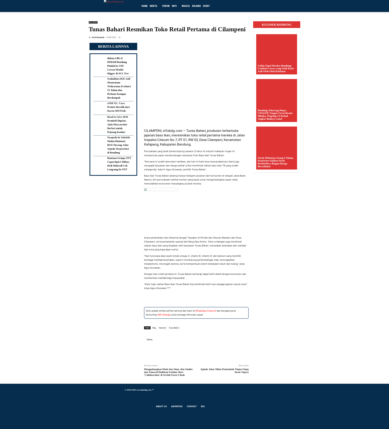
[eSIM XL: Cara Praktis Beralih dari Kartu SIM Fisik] (99, 108)
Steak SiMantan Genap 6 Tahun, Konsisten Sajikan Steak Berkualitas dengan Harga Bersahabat (275, 162)
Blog (154, 328)
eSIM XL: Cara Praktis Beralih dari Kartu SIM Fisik (118, 107)
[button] (263, 6)
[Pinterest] (196, 350)
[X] (196, 347)
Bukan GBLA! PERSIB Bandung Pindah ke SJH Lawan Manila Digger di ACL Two (118, 66)
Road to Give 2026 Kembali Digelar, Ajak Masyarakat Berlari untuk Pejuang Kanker (117, 124)
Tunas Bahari (174, 328)
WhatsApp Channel (205, 310)
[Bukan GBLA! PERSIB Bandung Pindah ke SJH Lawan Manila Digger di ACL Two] (99, 63)
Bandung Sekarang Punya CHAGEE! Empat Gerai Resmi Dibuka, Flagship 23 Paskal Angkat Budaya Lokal (275, 114)
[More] (196, 357)
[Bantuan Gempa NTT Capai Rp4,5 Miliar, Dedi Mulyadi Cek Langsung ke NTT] (99, 163)
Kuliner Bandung (277, 24)
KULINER (93, 22)
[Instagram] (125, 399)
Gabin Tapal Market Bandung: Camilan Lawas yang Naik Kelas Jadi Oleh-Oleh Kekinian (276, 68)
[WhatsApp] (196, 353)
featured (162, 328)
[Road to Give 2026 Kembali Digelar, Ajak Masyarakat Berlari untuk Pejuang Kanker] (99, 122)
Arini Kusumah (98, 37)
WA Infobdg (164, 314)
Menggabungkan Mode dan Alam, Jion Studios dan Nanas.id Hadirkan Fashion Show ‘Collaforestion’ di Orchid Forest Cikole (168, 372)
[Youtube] (125, 416)
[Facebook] (196, 344)
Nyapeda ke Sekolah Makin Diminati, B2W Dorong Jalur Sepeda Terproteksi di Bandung (118, 145)
